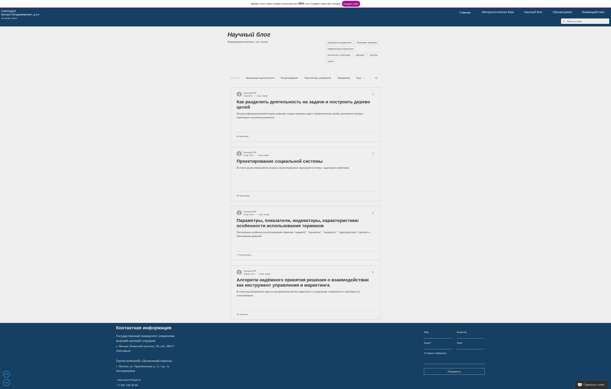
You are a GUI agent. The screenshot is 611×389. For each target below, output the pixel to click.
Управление (343, 78)
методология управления (339, 42)
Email (427, 343)
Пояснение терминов (367, 42)
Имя (426, 332)
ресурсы (374, 54)
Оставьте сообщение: (435, 353)
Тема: (460, 343)
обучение (360, 54)
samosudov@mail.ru (129, 380)
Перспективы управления (317, 78)
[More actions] (374, 94)
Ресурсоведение (289, 78)
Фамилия (462, 332)
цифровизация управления (340, 48)
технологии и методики (338, 54)
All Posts (235, 78)
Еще (358, 78)
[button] (376, 78)
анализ (330, 61)
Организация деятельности (260, 78)
